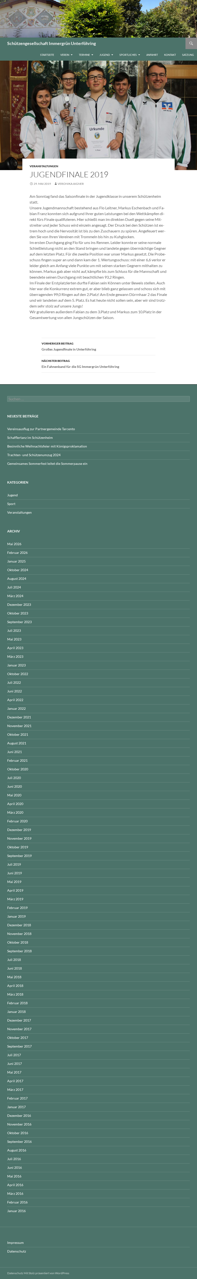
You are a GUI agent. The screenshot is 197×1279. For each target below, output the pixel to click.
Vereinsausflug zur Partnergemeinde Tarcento (41, 429)
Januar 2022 (16, 708)
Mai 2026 (14, 544)
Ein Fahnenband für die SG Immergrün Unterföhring (80, 364)
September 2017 (19, 1046)
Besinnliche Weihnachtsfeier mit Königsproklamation (47, 446)
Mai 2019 (14, 882)
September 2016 (19, 1141)
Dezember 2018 (19, 925)
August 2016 (16, 1150)
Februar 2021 (17, 760)
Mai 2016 (14, 1176)
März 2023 (15, 656)
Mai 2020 (14, 795)
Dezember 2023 (19, 604)
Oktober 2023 (17, 613)
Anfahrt (152, 54)
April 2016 (15, 1185)
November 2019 (19, 838)
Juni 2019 (14, 873)
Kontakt (170, 54)
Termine (84, 54)
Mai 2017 (14, 1072)
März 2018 (15, 994)
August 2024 (16, 578)
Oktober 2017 (17, 1038)
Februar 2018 (17, 1003)
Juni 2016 (14, 1167)
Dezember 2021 (19, 717)
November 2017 (19, 1029)
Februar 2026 (17, 552)
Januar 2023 (16, 665)
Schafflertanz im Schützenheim (30, 437)
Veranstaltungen (44, 166)
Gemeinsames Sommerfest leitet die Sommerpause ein (47, 463)
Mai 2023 (14, 639)
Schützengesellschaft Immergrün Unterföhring (51, 43)
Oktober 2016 (17, 1133)
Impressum (15, 1243)
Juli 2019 (14, 864)
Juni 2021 (14, 752)
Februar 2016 (17, 1202)
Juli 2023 (14, 630)
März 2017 (15, 1089)
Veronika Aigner (71, 183)
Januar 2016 (16, 1211)
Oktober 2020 (17, 769)
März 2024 (15, 596)
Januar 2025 (16, 561)
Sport (11, 504)
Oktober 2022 (17, 674)
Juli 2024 (14, 587)
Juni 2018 (14, 968)
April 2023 (15, 648)
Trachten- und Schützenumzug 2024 (34, 455)
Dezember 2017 (19, 1020)
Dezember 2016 (19, 1115)
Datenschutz (16, 1251)
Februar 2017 (17, 1098)
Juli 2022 (14, 682)
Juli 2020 (14, 778)
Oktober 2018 (17, 942)
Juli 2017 (14, 1055)
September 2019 (19, 856)
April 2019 (15, 890)
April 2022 (15, 700)
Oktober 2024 (17, 570)
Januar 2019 (16, 916)
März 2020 (15, 812)
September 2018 (19, 951)
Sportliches (128, 54)
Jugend (104, 54)
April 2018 (15, 986)
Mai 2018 (14, 977)
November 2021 (19, 726)
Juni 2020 (14, 786)
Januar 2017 (16, 1107)
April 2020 (15, 804)
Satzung (188, 54)
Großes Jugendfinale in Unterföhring (69, 346)
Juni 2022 (14, 691)
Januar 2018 (16, 1012)
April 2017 (15, 1081)
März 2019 (15, 899)
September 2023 (19, 622)
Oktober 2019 (17, 847)
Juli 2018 (14, 960)
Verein (64, 54)
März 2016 (15, 1193)
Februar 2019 (17, 908)
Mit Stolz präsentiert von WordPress (46, 1273)
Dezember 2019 (19, 830)
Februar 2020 (17, 821)
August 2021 (16, 743)
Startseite (47, 54)
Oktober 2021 (17, 734)
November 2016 (19, 1124)
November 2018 (19, 934)
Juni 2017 (14, 1064)
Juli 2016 (14, 1159)
